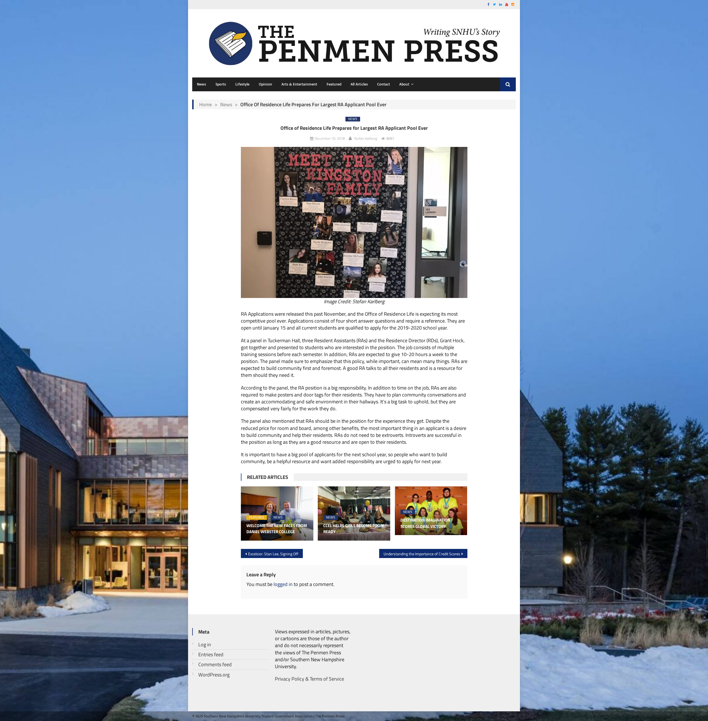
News (201, 84)
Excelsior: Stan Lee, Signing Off (273, 554)
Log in (204, 644)
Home (205, 104)
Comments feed (215, 664)
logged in (283, 584)
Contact (383, 84)
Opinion (265, 84)
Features (256, 517)
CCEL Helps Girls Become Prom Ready (353, 529)
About (404, 84)
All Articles (359, 84)
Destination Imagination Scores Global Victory (425, 523)
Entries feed (210, 654)
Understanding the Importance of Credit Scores (422, 554)
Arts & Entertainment (299, 84)
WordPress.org (214, 674)
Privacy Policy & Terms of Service (309, 679)
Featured (334, 84)
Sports (220, 84)
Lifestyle (242, 84)
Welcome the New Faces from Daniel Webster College (276, 529)
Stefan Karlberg (365, 138)
